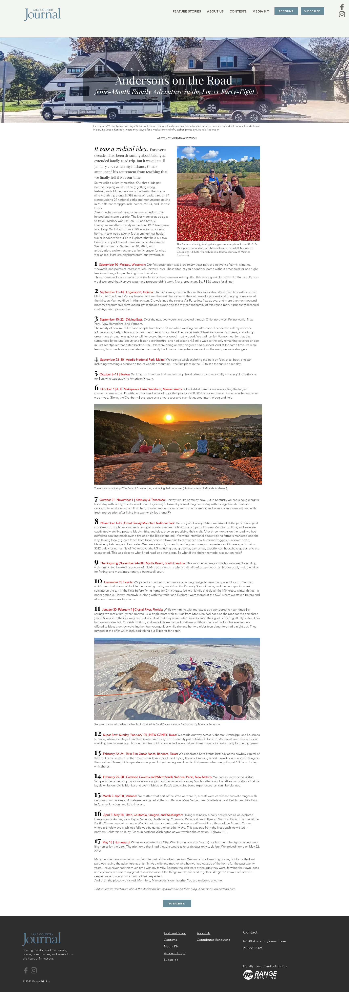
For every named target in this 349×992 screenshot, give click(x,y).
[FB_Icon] (342, 7)
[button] (187, 11)
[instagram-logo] (342, 14)
